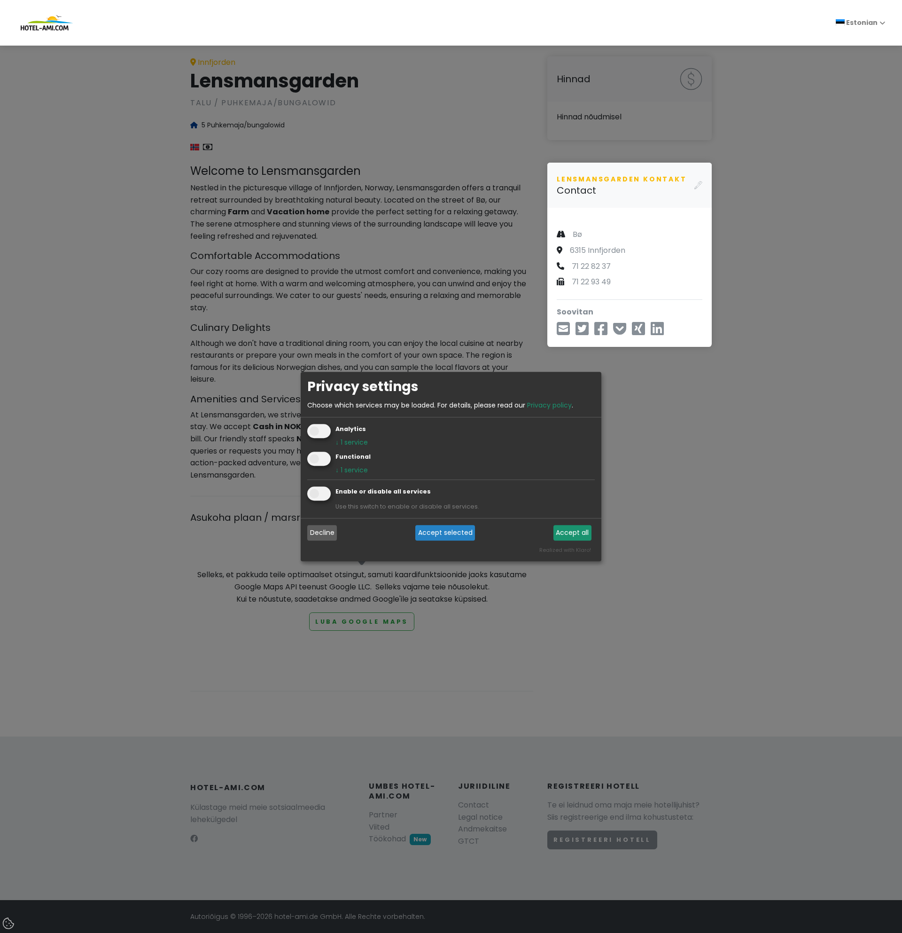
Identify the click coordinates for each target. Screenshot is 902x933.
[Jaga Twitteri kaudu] (582, 331)
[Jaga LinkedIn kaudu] (657, 331)
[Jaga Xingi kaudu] (638, 331)
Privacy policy (549, 405)
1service (351, 442)
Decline (322, 533)
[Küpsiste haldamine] (9, 924)
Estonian (861, 22)
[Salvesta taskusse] (619, 331)
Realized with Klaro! (565, 550)
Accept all (572, 533)
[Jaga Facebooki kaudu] (600, 331)
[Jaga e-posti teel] (563, 331)
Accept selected (445, 533)
